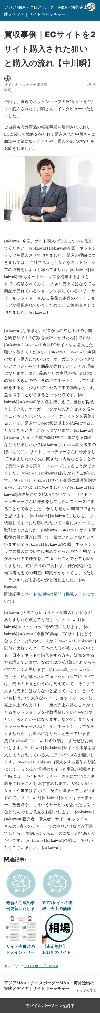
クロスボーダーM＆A (41, 966)
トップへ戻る (86, 991)
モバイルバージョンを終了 (50, 1005)
